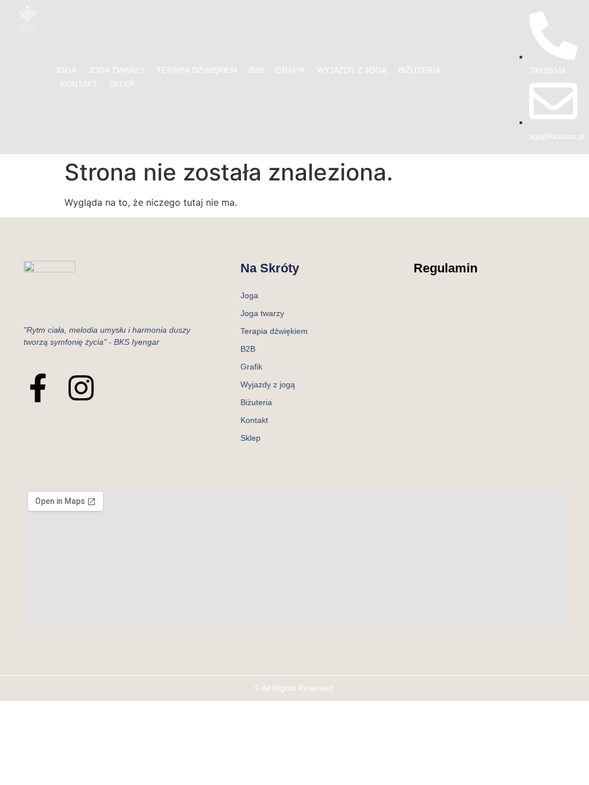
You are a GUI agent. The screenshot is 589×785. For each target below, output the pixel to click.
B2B (256, 70)
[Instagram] (81, 388)
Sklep (122, 83)
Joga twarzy (116, 70)
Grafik (290, 70)
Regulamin (445, 268)
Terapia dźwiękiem (197, 70)
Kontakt (79, 83)
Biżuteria (419, 70)
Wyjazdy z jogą (352, 70)
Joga (66, 70)
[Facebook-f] (38, 388)
